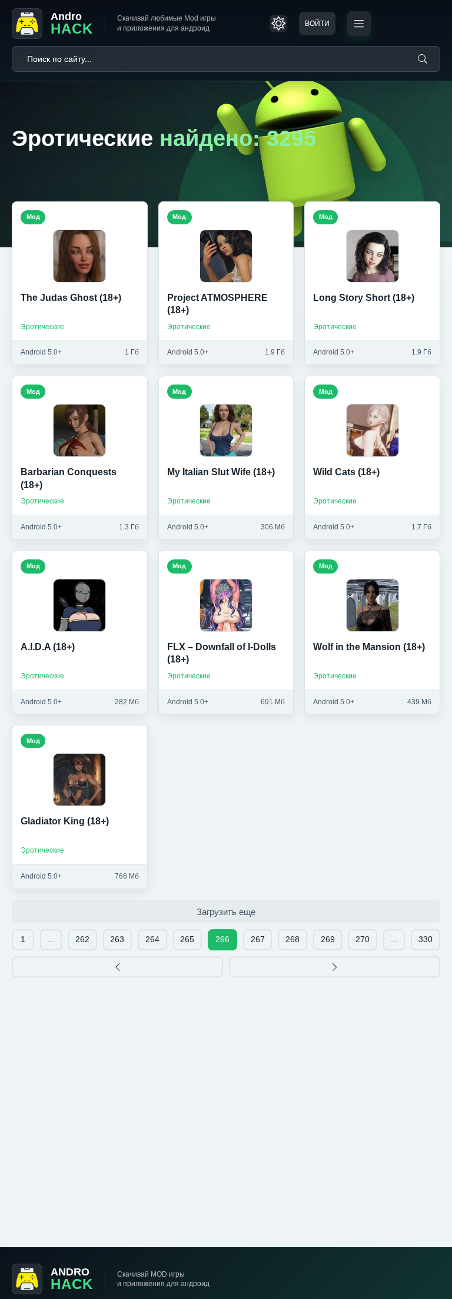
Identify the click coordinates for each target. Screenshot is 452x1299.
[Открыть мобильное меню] (359, 23)
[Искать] (422, 59)
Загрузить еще (226, 912)
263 (117, 939)
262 (82, 939)
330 (425, 939)
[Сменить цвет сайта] (278, 23)
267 (258, 939)
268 (292, 939)
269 (328, 939)
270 (362, 939)
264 (152, 939)
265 (187, 939)
